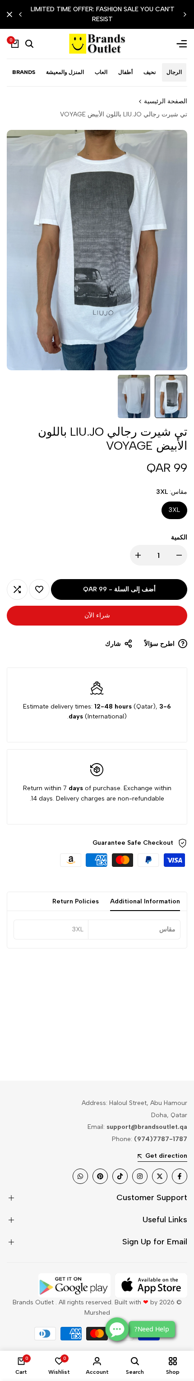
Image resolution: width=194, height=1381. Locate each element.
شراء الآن (97, 615)
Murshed (97, 1313)
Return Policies (75, 901)
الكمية (179, 537)
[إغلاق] (11, 14)
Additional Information (145, 901)
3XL (174, 510)
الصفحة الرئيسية (165, 101)
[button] (39, 589)
